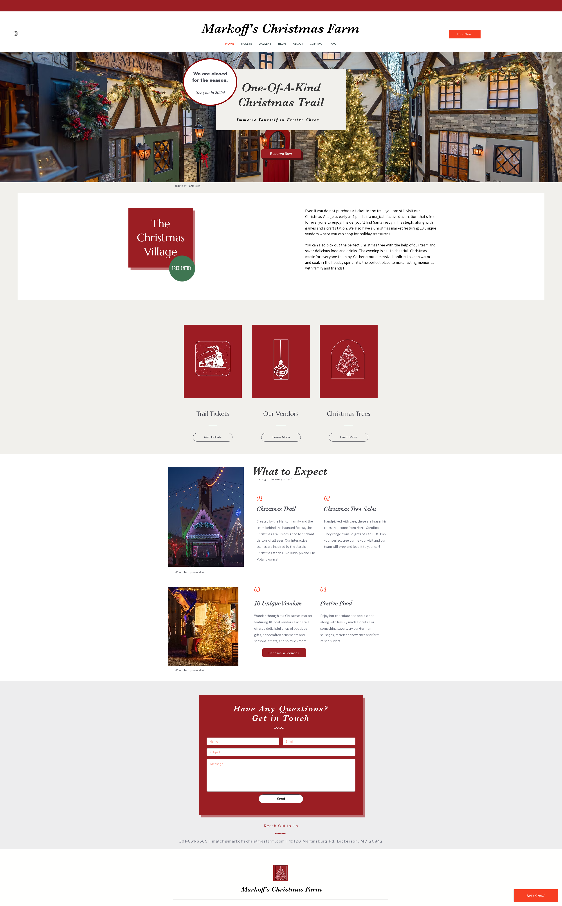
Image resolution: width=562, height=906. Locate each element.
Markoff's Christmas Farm (281, 28)
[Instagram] (16, 33)
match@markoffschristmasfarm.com (248, 841)
